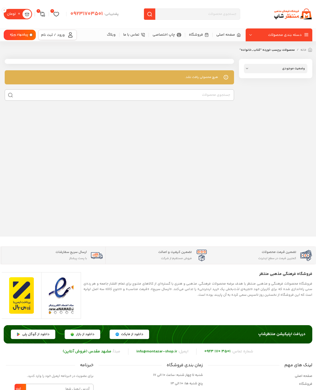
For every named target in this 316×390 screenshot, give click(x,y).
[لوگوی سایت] (292, 14)
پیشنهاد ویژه (19, 34)
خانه (303, 50)
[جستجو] (149, 14)
